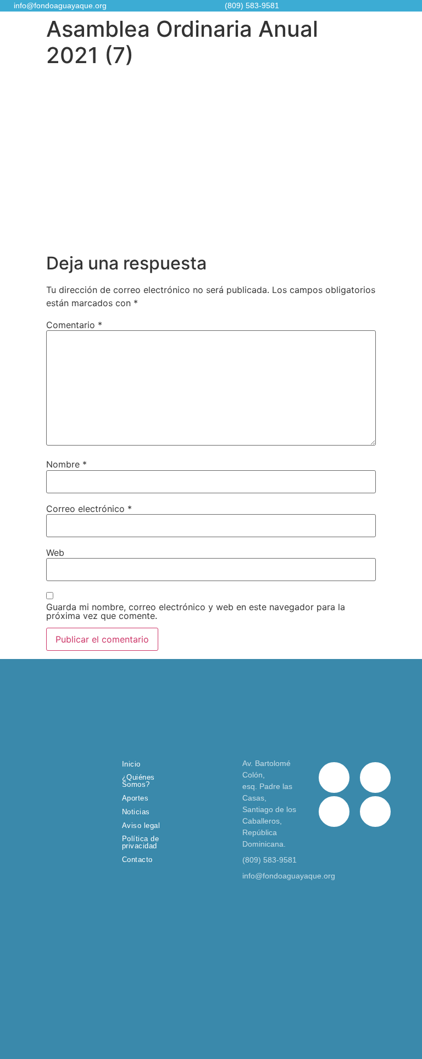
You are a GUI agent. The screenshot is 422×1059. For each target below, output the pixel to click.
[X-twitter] (375, 777)
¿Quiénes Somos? (138, 780)
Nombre (66, 464)
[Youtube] (375, 811)
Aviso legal (141, 825)
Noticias (136, 812)
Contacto (137, 859)
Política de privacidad (140, 842)
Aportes (135, 798)
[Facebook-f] (334, 777)
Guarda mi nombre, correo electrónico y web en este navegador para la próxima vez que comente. (195, 611)
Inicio (131, 764)
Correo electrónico (89, 508)
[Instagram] (334, 811)
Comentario (74, 324)
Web (55, 552)
